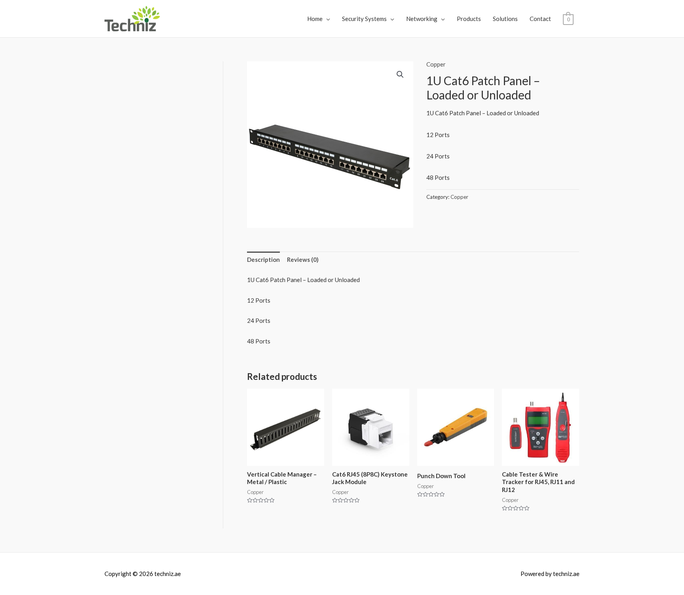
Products (469, 18)
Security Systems (364, 18)
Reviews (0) (303, 259)
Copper (436, 64)
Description (263, 259)
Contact (540, 18)
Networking (421, 18)
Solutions (505, 18)
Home (315, 18)
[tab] (263, 260)
